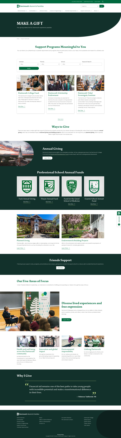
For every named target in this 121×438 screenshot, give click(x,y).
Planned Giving (23, 240)
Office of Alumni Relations (45, 419)
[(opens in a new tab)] (30, 83)
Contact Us (42, 423)
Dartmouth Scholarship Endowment (58, 94)
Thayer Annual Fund (49, 198)
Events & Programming (55, 10)
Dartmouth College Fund (28, 93)
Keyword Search (86, 61)
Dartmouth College (88, 417)
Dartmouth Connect (68, 419)
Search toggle (102, 1)
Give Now (20, 106)
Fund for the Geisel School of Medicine (72, 199)
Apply (29, 68)
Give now (97, 1)
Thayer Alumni (87, 423)
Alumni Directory (67, 417)
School (63, 61)
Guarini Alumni (87, 421)
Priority (42, 61)
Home (18, 38)
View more (60, 119)
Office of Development (44, 421)
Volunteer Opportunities (71, 10)
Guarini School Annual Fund (94, 199)
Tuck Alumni (87, 425)
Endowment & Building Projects (75, 240)
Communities (32, 10)
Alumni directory (77, 1)
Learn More (47, 158)
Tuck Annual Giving (27, 198)
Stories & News (43, 10)
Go (101, 6)
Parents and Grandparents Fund (59, 154)
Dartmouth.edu (88, 1)
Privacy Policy (60, 434)
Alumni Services (22, 10)
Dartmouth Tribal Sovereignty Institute (86, 94)
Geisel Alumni (87, 419)
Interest (21, 61)
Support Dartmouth (85, 10)
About (95, 10)
